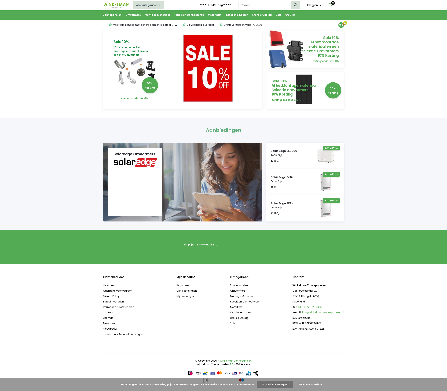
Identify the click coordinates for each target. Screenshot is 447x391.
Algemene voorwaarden (117, 291)
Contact (108, 312)
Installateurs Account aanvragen (123, 334)
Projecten (109, 323)
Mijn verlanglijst (186, 296)
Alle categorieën (146, 5)
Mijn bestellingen (187, 291)
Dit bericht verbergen (275, 384)
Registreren (183, 285)
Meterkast (214, 15)
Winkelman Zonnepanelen (236, 360)
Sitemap (108, 318)
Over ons (108, 285)
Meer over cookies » (310, 384)
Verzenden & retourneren (118, 307)
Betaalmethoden (113, 301)
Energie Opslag (262, 15)
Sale (278, 15)
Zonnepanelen (112, 15)
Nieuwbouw (110, 328)
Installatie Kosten (236, 15)
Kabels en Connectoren (189, 15)
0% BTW (290, 15)
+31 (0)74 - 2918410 (310, 307)
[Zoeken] (295, 5)
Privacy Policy (111, 296)
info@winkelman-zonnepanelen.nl (323, 312)
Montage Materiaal (157, 15)
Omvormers (133, 15)
